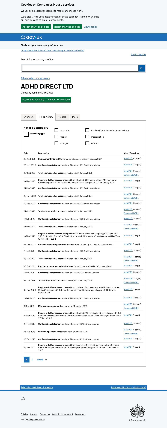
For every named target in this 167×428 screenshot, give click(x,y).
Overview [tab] (28, 116)
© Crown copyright (137, 420)
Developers (80, 414)
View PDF (128, 158)
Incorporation (97, 137)
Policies (24, 414)
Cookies (33, 414)
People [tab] (62, 116)
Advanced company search (35, 78)
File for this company (59, 99)
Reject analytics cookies (67, 26)
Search (141, 68)
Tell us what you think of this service (37, 387)
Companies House (36, 419)
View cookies (90, 26)
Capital (63, 137)
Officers (95, 143)
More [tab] (75, 116)
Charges (64, 143)
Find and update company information (42, 45)
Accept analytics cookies (35, 26)
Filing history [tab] (46, 116)
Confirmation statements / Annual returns (110, 130)
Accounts (64, 130)
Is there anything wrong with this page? (128, 387)
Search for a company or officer (37, 59)
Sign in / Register (138, 54)
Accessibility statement (62, 414)
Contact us (45, 414)
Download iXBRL (131, 175)
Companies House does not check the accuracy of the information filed (52, 50)
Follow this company (33, 99)
